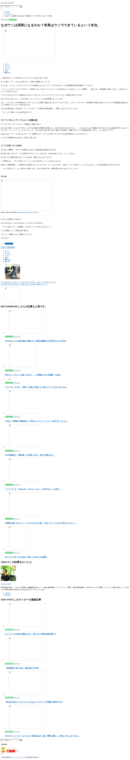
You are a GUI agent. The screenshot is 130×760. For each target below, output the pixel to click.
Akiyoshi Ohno (6, 584)
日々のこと (9, 243)
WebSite (7, 593)
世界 (9, 247)
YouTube (8, 595)
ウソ (6, 247)
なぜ (2, 247)
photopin (29, 212)
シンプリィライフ (7, 2)
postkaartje (20, 212)
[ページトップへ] (1, 754)
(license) (35, 212)
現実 (13, 247)
